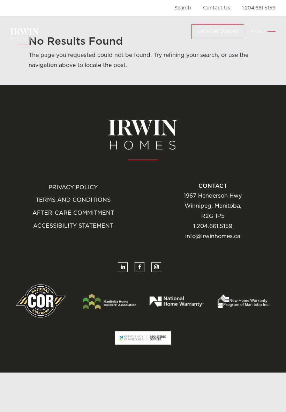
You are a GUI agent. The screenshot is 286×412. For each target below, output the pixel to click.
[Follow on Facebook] (139, 267)
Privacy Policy (73, 187)
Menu (257, 31)
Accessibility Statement (73, 226)
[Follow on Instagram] (156, 267)
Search (182, 8)
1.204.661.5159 (259, 8)
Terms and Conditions (73, 200)
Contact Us (216, 8)
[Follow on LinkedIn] (123, 267)
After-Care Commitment (73, 213)
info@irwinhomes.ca (212, 236)
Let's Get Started (217, 31)
